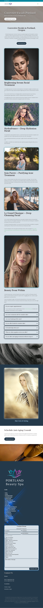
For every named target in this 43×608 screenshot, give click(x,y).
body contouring (23, 230)
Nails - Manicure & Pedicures (12, 540)
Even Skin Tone (9, 553)
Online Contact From (21, 43)
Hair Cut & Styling (9, 537)
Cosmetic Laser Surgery (11, 543)
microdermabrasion (16, 230)
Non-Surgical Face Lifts (10, 547)
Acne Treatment (9, 544)
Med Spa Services (9, 541)
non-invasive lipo (30, 230)
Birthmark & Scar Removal (11, 548)
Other (7, 557)
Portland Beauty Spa (28, 308)
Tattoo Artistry (9, 555)
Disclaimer (33, 601)
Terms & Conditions (23, 601)
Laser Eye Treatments (10, 550)
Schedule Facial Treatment (10, 19)
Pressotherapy (8, 512)
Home (6, 492)
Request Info (33, 568)
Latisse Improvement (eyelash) (12, 554)
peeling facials (9, 230)
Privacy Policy (29, 601)
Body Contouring (9, 551)
